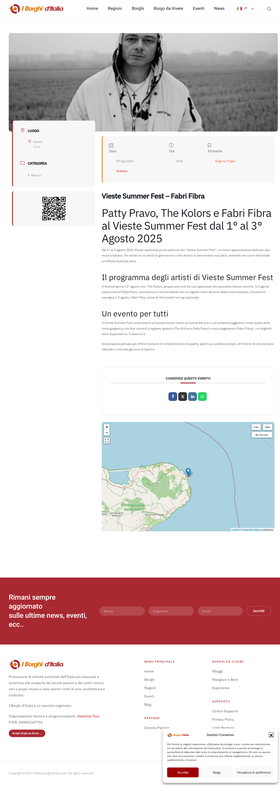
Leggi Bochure (223, 727)
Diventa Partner (157, 727)
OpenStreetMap (251, 529)
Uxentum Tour (88, 716)
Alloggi (217, 671)
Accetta (182, 772)
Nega (216, 772)
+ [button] (107, 427)
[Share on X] (182, 396)
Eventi (198, 8)
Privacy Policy (223, 719)
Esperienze (220, 688)
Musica (36, 175)
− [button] (107, 432)
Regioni (150, 688)
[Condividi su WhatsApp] (202, 396)
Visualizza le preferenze (254, 772)
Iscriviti (258, 611)
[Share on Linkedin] (192, 396)
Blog (147, 704)
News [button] (219, 8)
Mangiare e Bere (225, 679)
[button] (271, 735)
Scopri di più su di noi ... (27, 733)
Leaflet (235, 529)
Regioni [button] (115, 8)
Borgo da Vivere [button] (168, 8)
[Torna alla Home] (36, 9)
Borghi (138, 8)
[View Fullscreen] (107, 440)
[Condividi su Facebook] (172, 396)
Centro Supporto (225, 711)
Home (92, 8)
